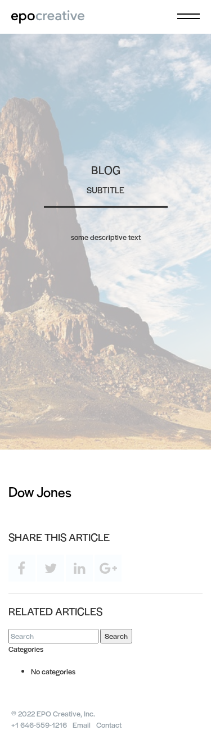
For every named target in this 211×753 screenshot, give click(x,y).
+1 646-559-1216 (39, 724)
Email (82, 724)
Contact (109, 724)
